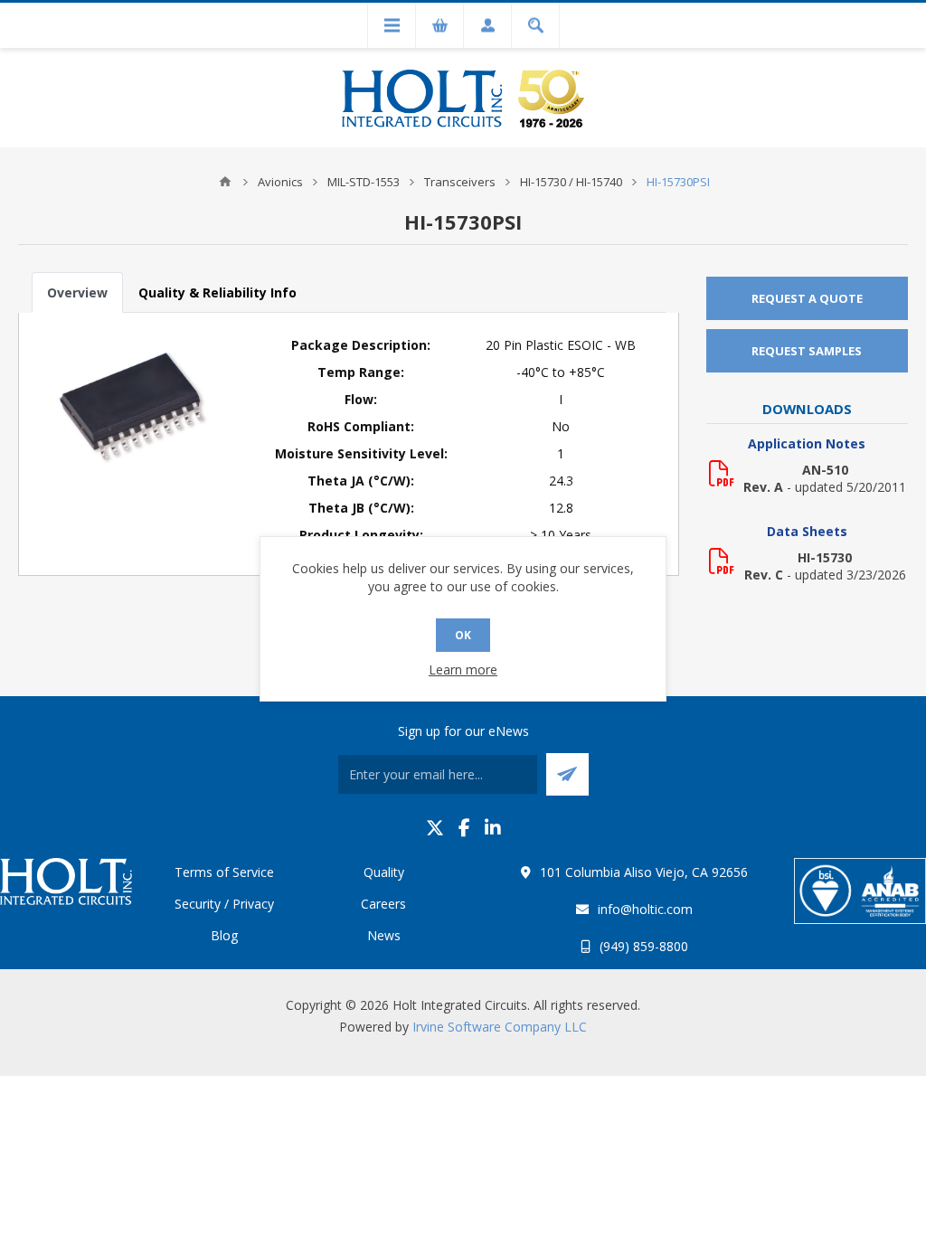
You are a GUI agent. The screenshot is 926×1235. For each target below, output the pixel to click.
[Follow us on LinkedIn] (493, 827)
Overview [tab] (77, 292)
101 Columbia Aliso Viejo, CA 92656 (644, 872)
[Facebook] (464, 827)
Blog (224, 935)
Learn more (463, 669)
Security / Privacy (224, 903)
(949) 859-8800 (644, 946)
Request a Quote (807, 298)
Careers (383, 903)
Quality (384, 872)
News (384, 935)
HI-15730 (825, 557)
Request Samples (806, 351)
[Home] (225, 181)
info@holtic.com (645, 909)
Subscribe (567, 774)
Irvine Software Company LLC (499, 1026)
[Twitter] (435, 827)
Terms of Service (224, 872)
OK (463, 635)
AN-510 (825, 469)
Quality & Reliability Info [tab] (217, 292)
